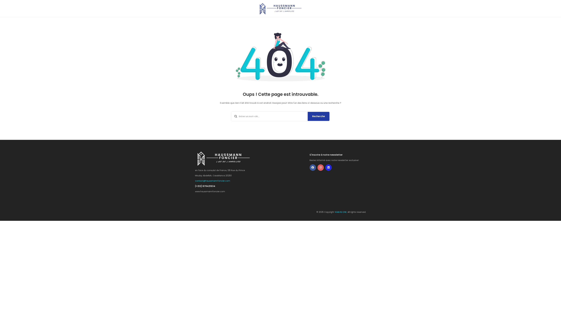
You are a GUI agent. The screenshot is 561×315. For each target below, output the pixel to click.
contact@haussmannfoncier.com (212, 180)
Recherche (318, 116)
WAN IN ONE (341, 212)
